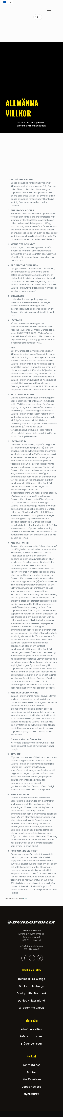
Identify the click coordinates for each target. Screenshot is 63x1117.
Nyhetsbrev (31, 1094)
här (25, 898)
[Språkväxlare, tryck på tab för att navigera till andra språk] (7, 2)
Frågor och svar (31, 1043)
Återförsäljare (31, 1079)
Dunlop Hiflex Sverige (31, 979)
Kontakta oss (31, 1065)
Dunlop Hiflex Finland (31, 1000)
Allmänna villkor (31, 1029)
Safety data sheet (31, 1036)
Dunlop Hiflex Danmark (31, 993)
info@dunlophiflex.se (31, 946)
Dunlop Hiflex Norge (31, 986)
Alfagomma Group (31, 1008)
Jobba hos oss (31, 1087)
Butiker (31, 1072)
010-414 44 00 (31, 949)
